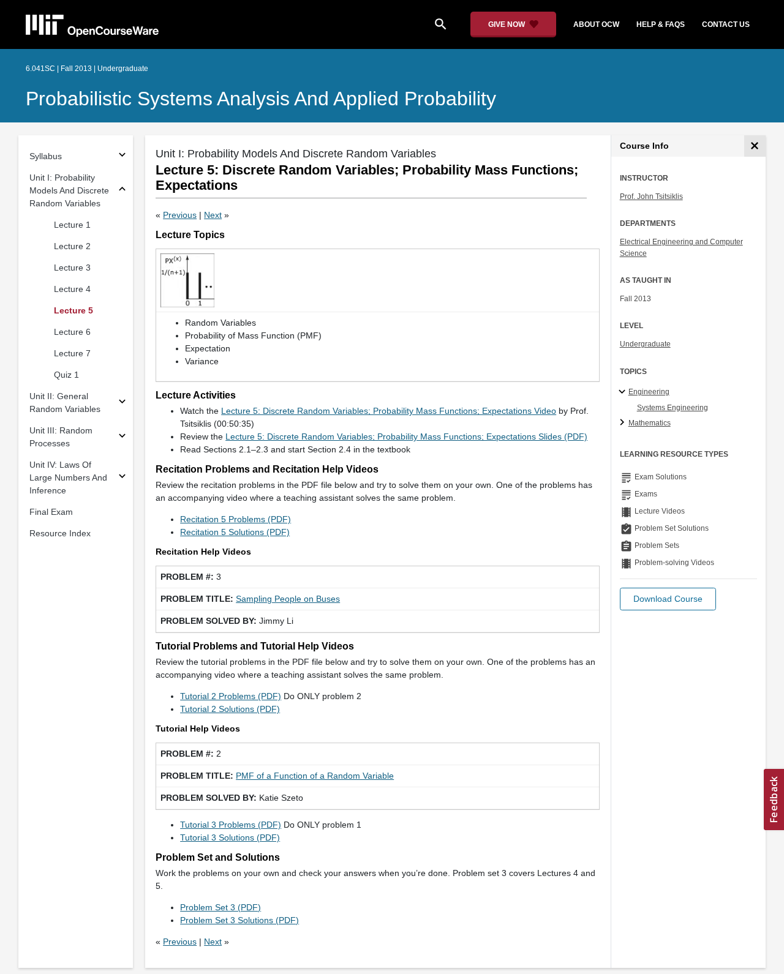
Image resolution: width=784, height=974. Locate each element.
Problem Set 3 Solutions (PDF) (239, 920)
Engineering (648, 392)
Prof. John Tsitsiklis (651, 196)
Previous (180, 215)
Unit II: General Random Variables (64, 402)
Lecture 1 (72, 225)
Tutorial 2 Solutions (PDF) (230, 709)
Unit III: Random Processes (60, 436)
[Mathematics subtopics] (624, 423)
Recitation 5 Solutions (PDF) (235, 532)
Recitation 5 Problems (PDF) (235, 519)
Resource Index (60, 533)
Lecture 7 (72, 353)
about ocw (596, 24)
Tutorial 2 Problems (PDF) (230, 696)
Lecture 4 (72, 289)
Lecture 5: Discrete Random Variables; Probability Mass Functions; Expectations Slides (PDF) (406, 436)
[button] (668, 599)
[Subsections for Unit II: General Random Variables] (122, 403)
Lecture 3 (72, 267)
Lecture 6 (72, 332)
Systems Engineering (672, 407)
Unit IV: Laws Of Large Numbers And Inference (68, 477)
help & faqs (660, 24)
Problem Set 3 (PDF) (220, 907)
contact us (726, 24)
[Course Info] (755, 146)
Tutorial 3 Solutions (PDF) (230, 837)
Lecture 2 (72, 246)
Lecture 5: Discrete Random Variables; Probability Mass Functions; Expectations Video (388, 411)
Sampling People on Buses (288, 599)
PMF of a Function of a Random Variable (315, 776)
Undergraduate (645, 344)
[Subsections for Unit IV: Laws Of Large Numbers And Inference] (122, 478)
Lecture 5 (73, 310)
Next (213, 215)
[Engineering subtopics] (624, 392)
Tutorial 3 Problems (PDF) (230, 825)
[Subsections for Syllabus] (122, 156)
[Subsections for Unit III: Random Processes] (122, 437)
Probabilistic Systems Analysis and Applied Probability (261, 99)
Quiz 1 (66, 375)
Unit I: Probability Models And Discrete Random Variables (69, 190)
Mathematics (649, 423)
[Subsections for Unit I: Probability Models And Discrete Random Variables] (122, 190)
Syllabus (45, 156)
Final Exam (51, 512)
